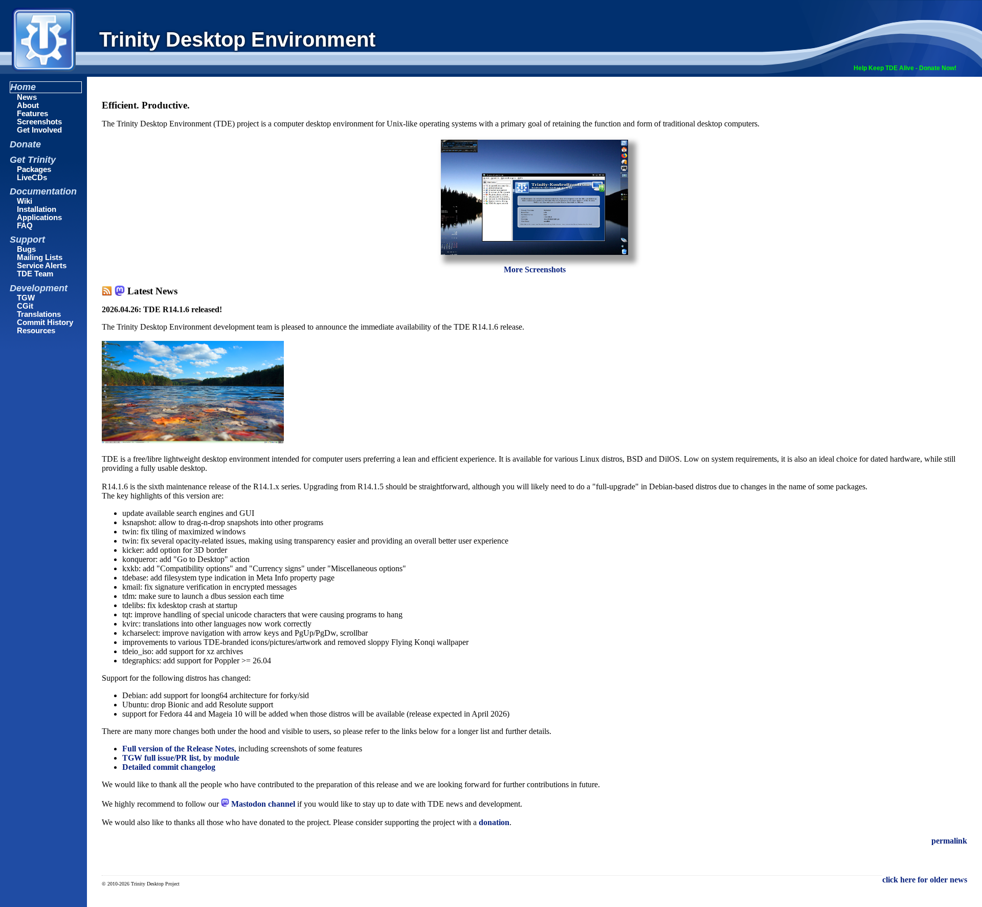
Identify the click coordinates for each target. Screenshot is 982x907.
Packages (34, 169)
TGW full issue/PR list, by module (180, 757)
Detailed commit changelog (168, 767)
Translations (39, 314)
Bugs (26, 249)
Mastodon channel (262, 804)
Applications (39, 217)
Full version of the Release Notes (178, 748)
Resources (36, 331)
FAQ (25, 226)
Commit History (45, 322)
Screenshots (39, 122)
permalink (949, 840)
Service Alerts (41, 266)
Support (27, 239)
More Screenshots (535, 269)
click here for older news (924, 879)
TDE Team (35, 274)
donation (494, 822)
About (28, 105)
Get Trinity (33, 160)
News (27, 97)
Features (32, 114)
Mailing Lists (39, 257)
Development (39, 288)
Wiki (24, 201)
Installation (36, 209)
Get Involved (39, 130)
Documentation (43, 191)
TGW (26, 298)
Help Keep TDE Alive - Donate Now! (905, 68)
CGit (25, 306)
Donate (25, 144)
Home (23, 87)
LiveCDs (32, 178)
